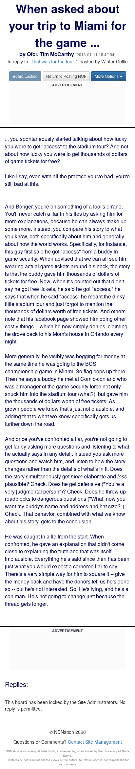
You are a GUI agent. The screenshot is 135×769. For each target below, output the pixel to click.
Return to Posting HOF (66, 76)
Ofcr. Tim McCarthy (50, 54)
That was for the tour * (54, 61)
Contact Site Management (95, 741)
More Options (107, 76)
